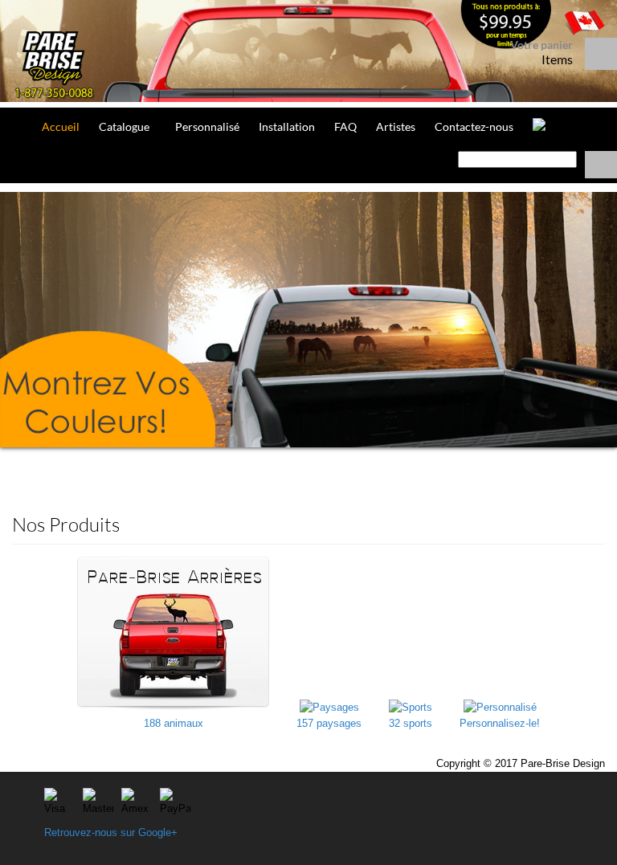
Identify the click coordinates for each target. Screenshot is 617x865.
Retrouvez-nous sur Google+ (111, 832)
